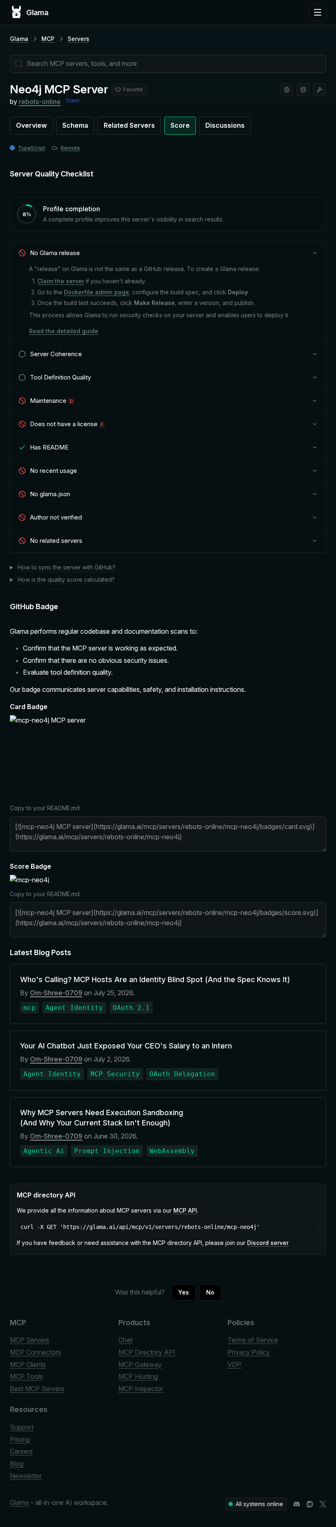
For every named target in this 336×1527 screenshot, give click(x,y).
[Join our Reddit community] (309, 1504)
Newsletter (26, 1476)
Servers (78, 38)
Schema (75, 125)
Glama (19, 38)
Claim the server (60, 281)
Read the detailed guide (63, 331)
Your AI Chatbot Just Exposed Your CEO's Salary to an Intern (126, 1045)
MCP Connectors (35, 1352)
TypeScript (31, 148)
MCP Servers (29, 1340)
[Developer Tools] (319, 89)
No (210, 1292)
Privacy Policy (248, 1352)
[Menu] (317, 12)
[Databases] (303, 89)
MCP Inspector (140, 1389)
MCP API (185, 1210)
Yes (183, 1292)
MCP (47, 38)
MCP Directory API (146, 1352)
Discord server (267, 1242)
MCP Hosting (138, 1376)
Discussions (225, 125)
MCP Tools (26, 1376)
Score (180, 125)
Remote (70, 148)
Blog (16, 1463)
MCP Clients (28, 1364)
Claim (72, 100)
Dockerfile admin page (96, 292)
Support (22, 1427)
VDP (234, 1364)
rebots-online (40, 101)
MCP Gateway (140, 1364)
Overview (31, 125)
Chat (125, 1340)
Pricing (20, 1439)
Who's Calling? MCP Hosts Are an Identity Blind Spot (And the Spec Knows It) (155, 979)
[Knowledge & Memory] (286, 89)
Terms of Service (252, 1340)
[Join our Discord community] (296, 1504)
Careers (21, 1451)
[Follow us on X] (323, 1504)
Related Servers (129, 125)
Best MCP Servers (37, 1389)
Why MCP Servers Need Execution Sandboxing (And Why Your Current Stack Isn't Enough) (101, 1117)
